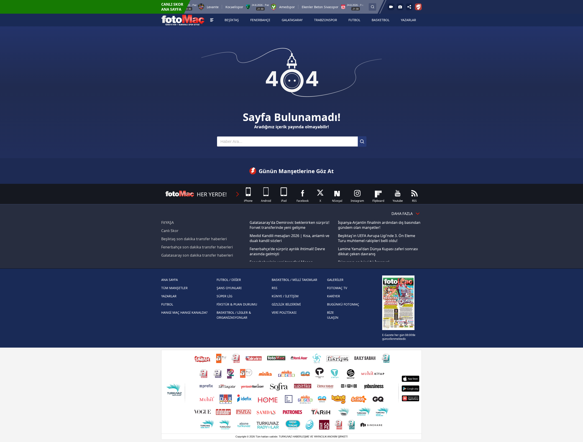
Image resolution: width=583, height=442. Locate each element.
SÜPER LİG (224, 296)
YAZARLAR (168, 296)
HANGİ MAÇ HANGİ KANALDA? (184, 312)
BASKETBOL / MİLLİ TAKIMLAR (294, 280)
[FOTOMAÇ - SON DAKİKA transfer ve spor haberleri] (183, 20)
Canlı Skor (170, 230)
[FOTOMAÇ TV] (391, 6)
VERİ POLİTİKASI (284, 312)
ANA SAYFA (169, 280)
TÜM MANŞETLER (174, 288)
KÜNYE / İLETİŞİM (285, 296)
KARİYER (333, 296)
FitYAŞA (167, 222)
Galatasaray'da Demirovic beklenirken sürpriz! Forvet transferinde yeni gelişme (289, 225)
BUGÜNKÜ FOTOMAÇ (343, 304)
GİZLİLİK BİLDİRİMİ (286, 304)
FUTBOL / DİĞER (229, 280)
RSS (274, 288)
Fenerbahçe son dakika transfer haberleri (197, 247)
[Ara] (362, 141)
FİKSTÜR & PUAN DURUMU (237, 304)
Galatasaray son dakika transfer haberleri (197, 255)
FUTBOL (167, 304)
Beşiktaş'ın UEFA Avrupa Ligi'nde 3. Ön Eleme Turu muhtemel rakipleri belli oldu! (376, 238)
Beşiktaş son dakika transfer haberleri (194, 238)
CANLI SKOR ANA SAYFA (172, 7)
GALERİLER (335, 280)
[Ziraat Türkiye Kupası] (418, 6)
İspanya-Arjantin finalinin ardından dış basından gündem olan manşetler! (379, 225)
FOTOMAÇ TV (337, 288)
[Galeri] (400, 6)
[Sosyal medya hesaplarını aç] (409, 6)
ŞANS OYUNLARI (229, 288)
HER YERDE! (212, 194)
